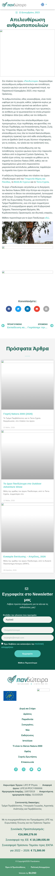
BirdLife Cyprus (22, 182)
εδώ (47, 218)
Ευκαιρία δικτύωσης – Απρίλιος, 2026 (24, 556)
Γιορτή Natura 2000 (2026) (18, 414)
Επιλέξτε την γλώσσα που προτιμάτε (20, 615)
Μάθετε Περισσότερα (27, 663)
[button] (51, 4)
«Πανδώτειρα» (30, 81)
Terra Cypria (42, 182)
